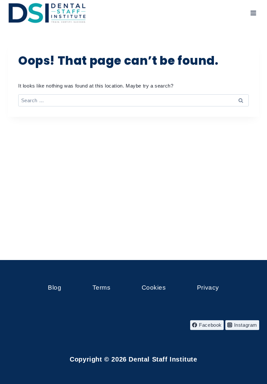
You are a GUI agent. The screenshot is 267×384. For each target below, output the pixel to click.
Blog (54, 287)
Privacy (208, 287)
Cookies (154, 287)
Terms (101, 287)
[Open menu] (253, 13)
